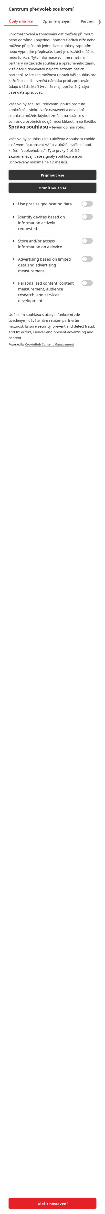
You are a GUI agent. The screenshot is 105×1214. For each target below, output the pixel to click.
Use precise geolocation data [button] (45, 204)
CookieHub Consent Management (49, 344)
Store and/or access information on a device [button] (40, 243)
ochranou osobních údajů (30, 121)
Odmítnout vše (52, 187)
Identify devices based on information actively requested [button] (41, 222)
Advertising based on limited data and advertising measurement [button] (44, 265)
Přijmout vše (52, 175)
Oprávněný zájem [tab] (56, 21)
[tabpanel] (52, 194)
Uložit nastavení (53, 1203)
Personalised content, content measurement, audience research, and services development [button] (46, 292)
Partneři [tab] (87, 21)
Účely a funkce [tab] (21, 21)
